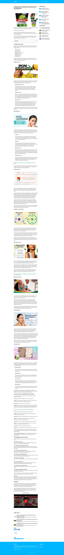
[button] (49, 2)
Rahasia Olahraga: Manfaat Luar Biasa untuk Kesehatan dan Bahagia (46, 39)
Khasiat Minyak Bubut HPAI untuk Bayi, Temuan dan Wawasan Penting (45, 16)
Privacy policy (42, 547)
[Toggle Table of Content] (36, 41)
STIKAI (15, 1)
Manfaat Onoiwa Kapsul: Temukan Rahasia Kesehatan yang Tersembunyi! (45, 12)
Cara (42, 1)
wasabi (22, 538)
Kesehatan (45, 1)
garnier (15, 538)
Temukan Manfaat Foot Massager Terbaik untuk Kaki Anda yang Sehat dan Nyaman (45, 23)
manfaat (19, 538)
